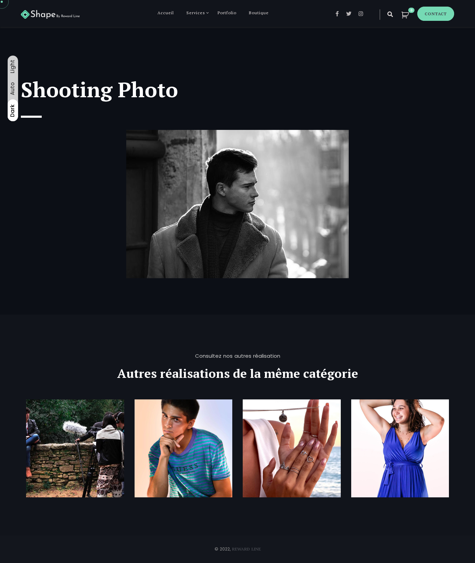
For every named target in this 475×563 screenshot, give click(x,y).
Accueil (166, 12)
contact (436, 13)
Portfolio (227, 12)
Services (195, 12)
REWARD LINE (246, 549)
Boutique (259, 12)
